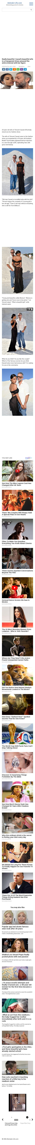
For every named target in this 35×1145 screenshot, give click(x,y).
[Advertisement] (17, 34)
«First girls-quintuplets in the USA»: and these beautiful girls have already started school (17, 1049)
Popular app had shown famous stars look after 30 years (15, 927)
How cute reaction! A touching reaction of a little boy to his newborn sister (15, 1079)
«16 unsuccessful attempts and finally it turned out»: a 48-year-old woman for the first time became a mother (16, 986)
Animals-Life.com (14, 3)
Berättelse (21, 66)
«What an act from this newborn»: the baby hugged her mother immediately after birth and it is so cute (16, 1018)
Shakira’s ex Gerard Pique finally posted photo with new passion (15, 955)
